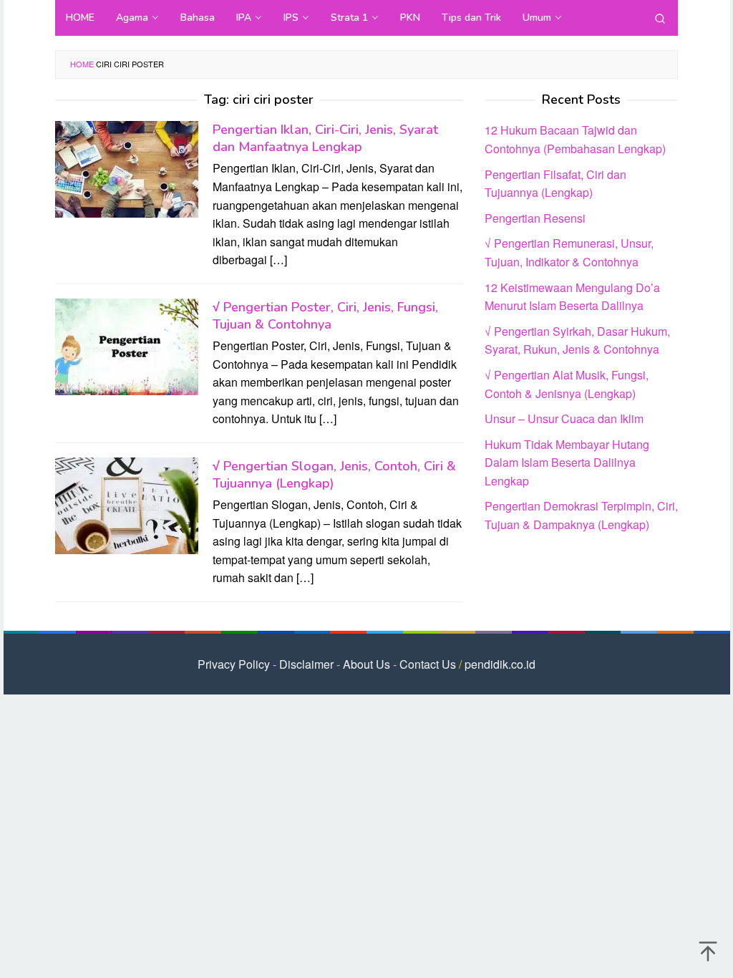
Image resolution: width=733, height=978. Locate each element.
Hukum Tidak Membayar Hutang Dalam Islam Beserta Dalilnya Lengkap (567, 462)
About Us (366, 664)
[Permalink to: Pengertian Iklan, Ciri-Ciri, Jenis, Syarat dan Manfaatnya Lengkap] (126, 168)
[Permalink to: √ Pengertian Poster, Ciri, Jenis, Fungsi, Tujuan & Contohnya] (126, 345)
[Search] (660, 18)
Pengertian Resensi (535, 218)
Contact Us (427, 664)
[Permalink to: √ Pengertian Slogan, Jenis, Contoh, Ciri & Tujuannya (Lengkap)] (126, 504)
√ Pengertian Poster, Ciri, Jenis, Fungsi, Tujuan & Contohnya (325, 316)
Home (82, 63)
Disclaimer (306, 664)
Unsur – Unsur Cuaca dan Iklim (564, 418)
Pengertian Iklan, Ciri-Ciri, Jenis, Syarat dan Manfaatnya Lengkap (325, 138)
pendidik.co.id (500, 664)
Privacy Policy (234, 664)
